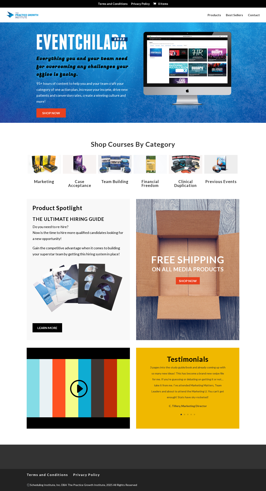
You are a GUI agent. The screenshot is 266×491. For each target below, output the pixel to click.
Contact (254, 15)
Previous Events (221, 181)
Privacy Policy (140, 3)
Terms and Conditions (113, 3)
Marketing (44, 181)
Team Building (115, 181)
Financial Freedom (150, 183)
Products (214, 15)
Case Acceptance (79, 183)
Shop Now (188, 281)
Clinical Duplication (185, 183)
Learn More (47, 328)
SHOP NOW (51, 113)
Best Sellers (234, 15)
